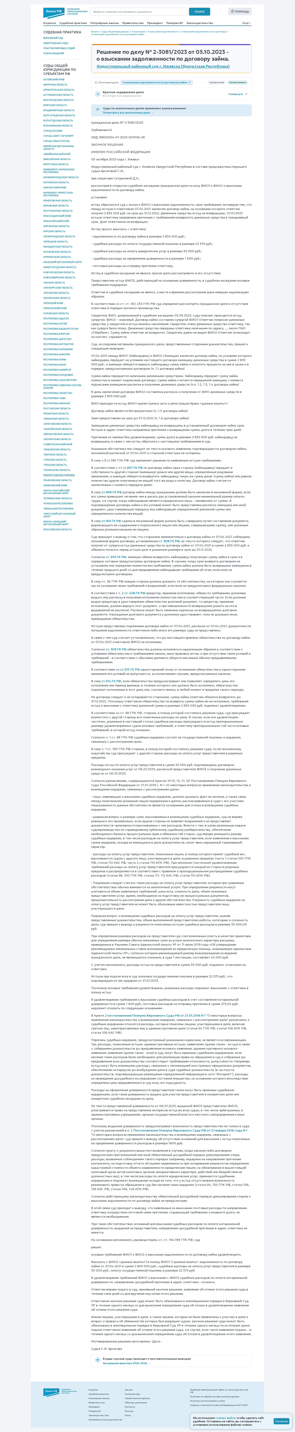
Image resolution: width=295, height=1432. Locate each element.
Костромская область (58, 210)
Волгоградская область (59, 115)
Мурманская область (57, 257)
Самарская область (56, 418)
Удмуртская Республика (59, 475)
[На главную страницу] (65, 13)
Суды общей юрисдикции (115, 31)
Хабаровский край (55, 485)
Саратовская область (57, 423)
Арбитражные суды (55, 43)
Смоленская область (57, 439)
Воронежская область (58, 125)
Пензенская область (56, 298)
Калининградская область (61, 177)
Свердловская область (58, 434)
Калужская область (56, 182)
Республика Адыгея (56, 318)
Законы (129, 1389)
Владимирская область (58, 110)
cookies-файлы (225, 1418)
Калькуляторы (132, 1394)
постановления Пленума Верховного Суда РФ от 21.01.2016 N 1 (156, 1015)
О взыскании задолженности (163, 31)
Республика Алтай (55, 323)
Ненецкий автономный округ (62, 262)
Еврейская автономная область (58, 147)
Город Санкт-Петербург (58, 136)
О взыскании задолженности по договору (204, 31)
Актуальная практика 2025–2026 (127, 1363)
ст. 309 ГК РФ (116, 649)
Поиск (200, 11)
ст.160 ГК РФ (111, 521)
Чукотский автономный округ (59, 515)
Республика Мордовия (58, 375)
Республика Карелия (56, 354)
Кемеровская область (57, 200)
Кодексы (49, 23)
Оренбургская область (58, 287)
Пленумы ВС (174, 23)
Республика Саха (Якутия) (60, 380)
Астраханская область (58, 95)
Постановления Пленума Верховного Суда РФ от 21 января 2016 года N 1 (190, 1130)
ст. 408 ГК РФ (134, 593)
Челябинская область (57, 498)
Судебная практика (73, 23)
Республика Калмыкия (58, 349)
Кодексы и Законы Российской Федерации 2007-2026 (219, 1405)
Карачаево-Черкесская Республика (58, 194)
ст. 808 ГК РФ (169, 541)
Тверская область (55, 454)
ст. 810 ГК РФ (116, 557)
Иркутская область (55, 164)
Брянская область (55, 105)
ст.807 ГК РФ (133, 468)
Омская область (54, 282)
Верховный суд (53, 38)
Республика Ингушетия (58, 344)
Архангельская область (58, 89)
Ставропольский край (57, 444)
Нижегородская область (59, 267)
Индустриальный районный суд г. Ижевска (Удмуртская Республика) (163, 66)
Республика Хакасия (56, 403)
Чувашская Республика (58, 508)
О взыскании (138, 31)
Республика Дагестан (57, 339)
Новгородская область (58, 272)
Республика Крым (54, 364)
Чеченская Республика (58, 503)
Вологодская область (58, 120)
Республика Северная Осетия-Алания (62, 386)
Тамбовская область (57, 449)
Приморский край (55, 308)
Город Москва (52, 130)
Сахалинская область (57, 429)
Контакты (130, 1407)
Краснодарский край (57, 216)
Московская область (57, 251)
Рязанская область (56, 413)
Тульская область (55, 464)
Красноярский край (56, 221)
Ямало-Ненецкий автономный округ (56, 523)
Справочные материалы (137, 1398)
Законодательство (200, 23)
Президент (155, 23)
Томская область (54, 459)
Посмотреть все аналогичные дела (128, 112)
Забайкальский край (56, 154)
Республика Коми (54, 359)
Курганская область (56, 226)
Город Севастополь (56, 141)
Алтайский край (53, 79)
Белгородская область (58, 100)
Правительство (133, 23)
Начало (95, 31)
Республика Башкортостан (61, 328)
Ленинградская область (59, 236)
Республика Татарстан (57, 393)
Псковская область (56, 313)
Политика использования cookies (207, 1401)
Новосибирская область (59, 277)
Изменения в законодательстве (105, 1419)
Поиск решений (53, 53)
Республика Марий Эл (57, 369)
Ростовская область (57, 408)
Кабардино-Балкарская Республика (58, 171)
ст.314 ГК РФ (111, 681)
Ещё (246, 23)
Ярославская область (57, 529)
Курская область (54, 231)
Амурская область (55, 84)
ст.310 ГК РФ (130, 669)
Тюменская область (56, 470)
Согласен (281, 1421)
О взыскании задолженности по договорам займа (117, 34)
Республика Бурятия (56, 334)
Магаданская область (57, 246)
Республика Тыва (54, 398)
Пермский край (53, 303)
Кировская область (56, 205)
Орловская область (56, 292)
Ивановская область (57, 159)
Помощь (242, 11)
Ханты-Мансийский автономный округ (56, 492)
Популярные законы (104, 23)
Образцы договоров (136, 1402)
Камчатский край (54, 187)
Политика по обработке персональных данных (214, 1396)
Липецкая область (55, 241)
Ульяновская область (57, 480)
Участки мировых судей (59, 48)
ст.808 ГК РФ (112, 492)
